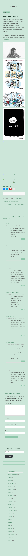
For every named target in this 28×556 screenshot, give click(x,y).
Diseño (9, 492)
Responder (24, 259)
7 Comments (19, 198)
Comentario (8, 403)
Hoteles (9, 504)
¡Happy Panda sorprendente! (16, 204)
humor (8, 209)
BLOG (15, 553)
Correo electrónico (10, 424)
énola (9, 498)
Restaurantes (11, 534)
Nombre (7, 418)
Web (6, 430)
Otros (9, 525)
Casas (9, 477)
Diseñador (10, 486)
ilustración (13, 209)
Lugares (10, 513)
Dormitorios (11, 495)
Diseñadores (11, 489)
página (7, 39)
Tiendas (9, 537)
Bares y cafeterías (12, 474)
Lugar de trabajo (12, 510)
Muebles (10, 516)
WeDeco (10, 540)
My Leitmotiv (10, 342)
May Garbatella (10, 316)
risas (17, 209)
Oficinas (10, 522)
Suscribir (8, 456)
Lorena (8, 266)
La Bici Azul (9, 223)
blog (14, 29)
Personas (10, 528)
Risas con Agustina (11, 16)
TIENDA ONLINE (7, 553)
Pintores (10, 531)
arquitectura (11, 471)
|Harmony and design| (12, 292)
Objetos (10, 519)
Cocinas (10, 480)
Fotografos (10, 501)
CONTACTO (22, 553)
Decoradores (11, 483)
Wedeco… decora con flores (11, 201)
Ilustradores (6, 12)
